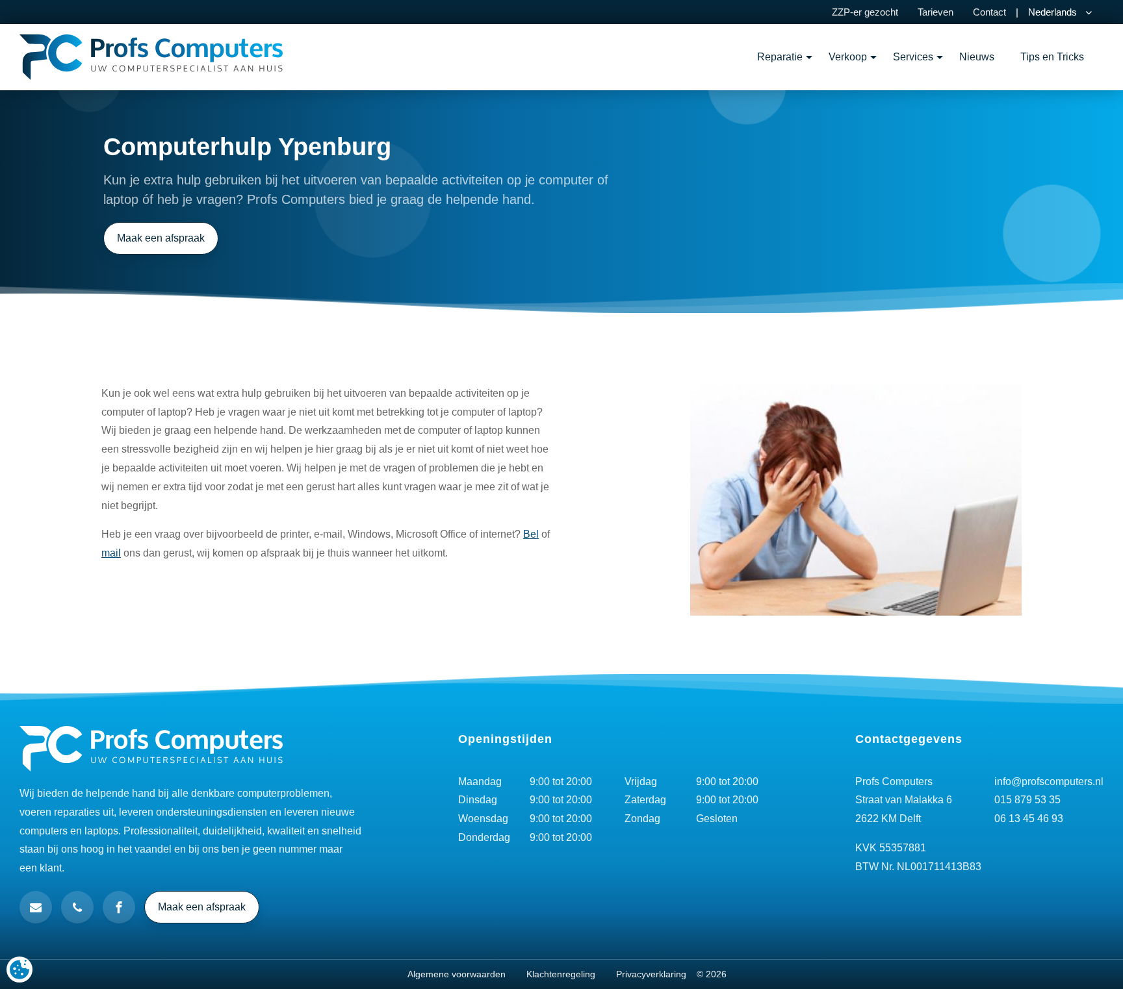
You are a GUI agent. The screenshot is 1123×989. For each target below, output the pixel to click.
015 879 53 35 (1027, 799)
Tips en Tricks (1052, 56)
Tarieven (935, 12)
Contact (989, 12)
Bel (531, 534)
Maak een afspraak (161, 238)
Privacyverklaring (651, 974)
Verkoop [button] (848, 56)
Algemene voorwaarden (456, 974)
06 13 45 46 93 (1028, 818)
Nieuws (976, 56)
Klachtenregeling (560, 974)
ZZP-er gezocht (865, 12)
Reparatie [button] (780, 56)
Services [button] (913, 56)
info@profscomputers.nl (1049, 781)
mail (111, 552)
